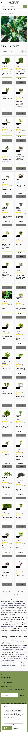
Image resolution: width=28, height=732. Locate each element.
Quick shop (7, 78)
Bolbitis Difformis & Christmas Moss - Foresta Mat (20, 73)
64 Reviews (24, 335)
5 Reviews (10, 241)
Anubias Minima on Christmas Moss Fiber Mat (6, 426)
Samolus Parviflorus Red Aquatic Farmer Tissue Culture (20, 158)
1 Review (24, 68)
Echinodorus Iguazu (7, 98)
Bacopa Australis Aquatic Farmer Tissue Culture (20, 547)
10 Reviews (10, 333)
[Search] (25, 6)
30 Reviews (24, 365)
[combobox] (12, 6)
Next (18, 594)
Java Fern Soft (5, 454)
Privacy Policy (13, 717)
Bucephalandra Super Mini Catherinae (19, 489)
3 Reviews (10, 68)
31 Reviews (24, 272)
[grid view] (22, 51)
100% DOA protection (8, 626)
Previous (5, 591)
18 (18, 591)
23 (14, 594)
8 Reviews (24, 304)
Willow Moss (19, 244)
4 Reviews (24, 572)
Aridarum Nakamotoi (7, 132)
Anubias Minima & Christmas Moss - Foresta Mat (6, 73)
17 (15, 591)
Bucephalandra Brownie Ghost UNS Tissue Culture (7, 547)
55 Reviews (24, 453)
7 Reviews (24, 241)
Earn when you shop (20, 9)
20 (25, 591)
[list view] (25, 51)
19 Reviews (10, 514)
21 (8, 594)
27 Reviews (24, 542)
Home (2, 13)
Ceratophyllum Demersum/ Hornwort (19, 458)
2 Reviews (24, 98)
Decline (13, 724)
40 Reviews (24, 484)
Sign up (22, 695)
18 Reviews (10, 483)
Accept (13, 721)
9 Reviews (10, 365)
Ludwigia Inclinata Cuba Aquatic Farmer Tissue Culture (21, 308)
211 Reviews (10, 304)
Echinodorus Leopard (7, 393)
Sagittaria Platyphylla (21, 132)
